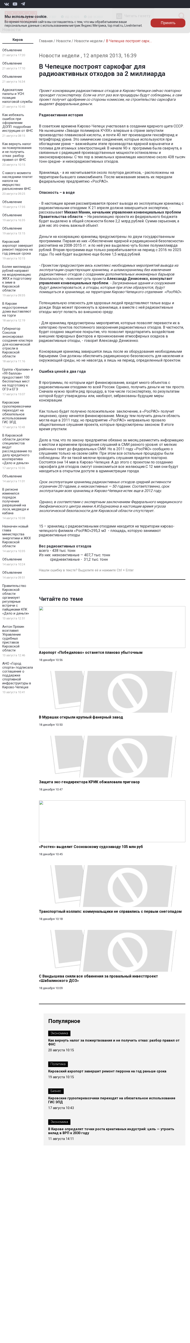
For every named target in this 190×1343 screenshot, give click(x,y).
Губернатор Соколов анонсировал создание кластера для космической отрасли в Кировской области (17, 342)
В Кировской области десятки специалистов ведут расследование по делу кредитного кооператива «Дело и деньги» (17, 449)
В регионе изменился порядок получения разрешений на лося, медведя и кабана (15, 501)
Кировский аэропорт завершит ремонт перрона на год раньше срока (17, 248)
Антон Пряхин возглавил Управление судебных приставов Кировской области (13, 638)
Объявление (12, 50)
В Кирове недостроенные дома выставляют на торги (16, 309)
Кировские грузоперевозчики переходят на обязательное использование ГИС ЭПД (16, 412)
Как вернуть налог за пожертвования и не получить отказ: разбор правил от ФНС (17, 152)
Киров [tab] (18, 40)
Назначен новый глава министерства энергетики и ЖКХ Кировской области (16, 536)
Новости (63, 41)
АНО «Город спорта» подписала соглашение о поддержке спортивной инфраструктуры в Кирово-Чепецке (17, 675)
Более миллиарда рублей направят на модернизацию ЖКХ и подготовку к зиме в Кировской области (17, 278)
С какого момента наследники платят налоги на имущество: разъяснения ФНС (17, 181)
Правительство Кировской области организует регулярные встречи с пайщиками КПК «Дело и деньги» (15, 599)
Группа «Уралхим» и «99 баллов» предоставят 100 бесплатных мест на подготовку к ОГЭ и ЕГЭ (17, 379)
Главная (46, 41)
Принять (168, 23)
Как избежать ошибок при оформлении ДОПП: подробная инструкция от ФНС (17, 123)
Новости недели (88, 41)
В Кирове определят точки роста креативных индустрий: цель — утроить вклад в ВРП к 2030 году (111, 1131)
